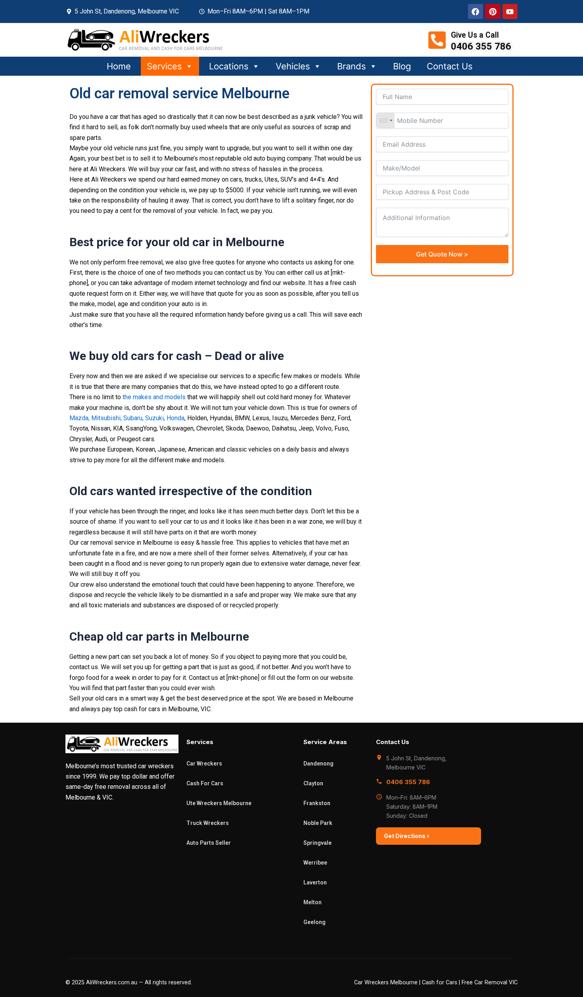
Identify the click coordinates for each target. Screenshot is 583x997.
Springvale (317, 843)
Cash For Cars (204, 783)
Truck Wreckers (207, 823)
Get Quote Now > (442, 254)
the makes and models (154, 397)
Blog (402, 66)
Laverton (315, 882)
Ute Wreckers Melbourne (218, 803)
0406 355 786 (408, 782)
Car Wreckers (204, 763)
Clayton (313, 783)
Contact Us (450, 66)
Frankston (316, 803)
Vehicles (293, 66)
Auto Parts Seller (208, 843)
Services (164, 66)
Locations (229, 66)
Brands (351, 66)
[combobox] (385, 120)
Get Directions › (406, 835)
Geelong (314, 922)
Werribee (315, 862)
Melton (312, 902)
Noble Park (317, 823)
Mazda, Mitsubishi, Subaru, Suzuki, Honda (126, 418)
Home (119, 66)
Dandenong (318, 763)
